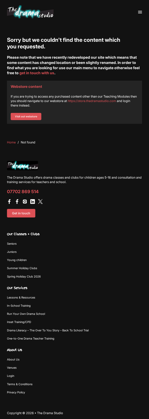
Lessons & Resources (21, 297)
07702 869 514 (23, 191)
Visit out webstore (26, 116)
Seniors (12, 243)
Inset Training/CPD (19, 322)
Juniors (12, 251)
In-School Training (19, 305)
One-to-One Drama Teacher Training (30, 338)
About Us (13, 359)
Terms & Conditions (20, 384)
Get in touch (21, 213)
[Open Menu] (140, 12)
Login (10, 375)
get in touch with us (36, 73)
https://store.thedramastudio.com (92, 101)
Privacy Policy (16, 392)
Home (11, 142)
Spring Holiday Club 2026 (24, 276)
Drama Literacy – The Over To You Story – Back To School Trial (48, 330)
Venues (12, 367)
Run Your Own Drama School (26, 313)
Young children (17, 260)
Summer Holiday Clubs (22, 268)
